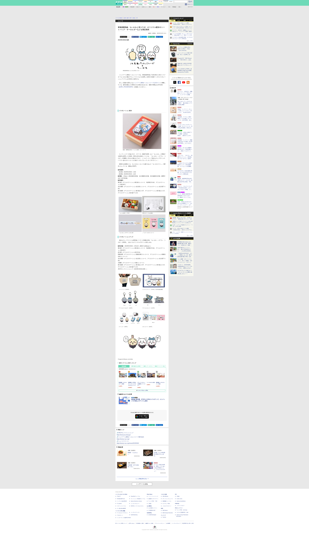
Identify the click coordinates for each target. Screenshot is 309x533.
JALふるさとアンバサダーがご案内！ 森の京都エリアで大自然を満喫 (185, 103)
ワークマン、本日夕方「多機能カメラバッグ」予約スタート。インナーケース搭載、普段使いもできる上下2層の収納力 (182, 31)
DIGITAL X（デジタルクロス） (137, 506)
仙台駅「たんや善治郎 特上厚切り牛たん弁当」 (159, 454)
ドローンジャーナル (121, 506)
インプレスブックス (135, 512)
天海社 (178, 496)
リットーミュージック (153, 496)
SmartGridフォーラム (135, 496)
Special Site (176, 43)
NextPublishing (134, 514)
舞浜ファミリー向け (160, 366)
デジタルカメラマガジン (122, 512)
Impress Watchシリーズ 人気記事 (182, 213)
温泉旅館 (124, 366)
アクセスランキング (178, 18)
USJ (169, 6)
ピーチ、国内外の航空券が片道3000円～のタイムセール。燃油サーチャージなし (185, 195)
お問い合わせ (131, 523)
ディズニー (163, 6)
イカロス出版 (164, 494)
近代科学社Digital (152, 514)
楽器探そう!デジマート (153, 498)
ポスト (124, 36)
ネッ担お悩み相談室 (121, 508)
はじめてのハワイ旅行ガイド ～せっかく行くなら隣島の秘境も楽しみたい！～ (185, 272)
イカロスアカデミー (167, 506)
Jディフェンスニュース (168, 498)
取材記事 (132, 6)
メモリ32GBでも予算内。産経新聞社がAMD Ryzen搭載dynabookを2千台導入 (185, 70)
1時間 (172, 20)
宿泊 (179, 6)
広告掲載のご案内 (140, 523)
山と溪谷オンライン (152, 508)
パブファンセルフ (180, 505)
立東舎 (149, 503)
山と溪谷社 (149, 506)
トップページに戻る (142, 484)
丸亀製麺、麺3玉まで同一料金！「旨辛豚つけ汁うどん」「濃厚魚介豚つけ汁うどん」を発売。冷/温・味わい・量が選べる (182, 219)
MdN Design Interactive (168, 512)
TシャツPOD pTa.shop (182, 510)
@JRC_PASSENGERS (126, 87)
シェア (136, 36)
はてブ (144, 36)
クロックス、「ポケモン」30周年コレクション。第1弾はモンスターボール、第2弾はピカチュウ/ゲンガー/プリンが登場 (185, 158)
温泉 (150, 6)
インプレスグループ (176, 523)
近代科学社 (149, 512)
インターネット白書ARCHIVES (124, 517)
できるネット (120, 515)
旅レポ (138, 6)
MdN (162, 508)
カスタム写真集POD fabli (182, 512)
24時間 (178, 20)
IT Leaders (119, 503)
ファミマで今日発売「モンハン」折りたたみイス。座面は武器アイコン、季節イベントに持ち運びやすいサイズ (182, 35)
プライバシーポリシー (160, 523)
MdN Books (165, 510)
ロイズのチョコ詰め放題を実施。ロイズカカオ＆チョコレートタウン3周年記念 (185, 172)
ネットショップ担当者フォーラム (138, 498)
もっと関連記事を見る (141, 478)
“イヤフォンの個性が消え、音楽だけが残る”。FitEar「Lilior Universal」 (184, 49)
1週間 (184, 20)
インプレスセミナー (135, 503)
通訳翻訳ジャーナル (167, 501)
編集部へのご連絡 (149, 523)
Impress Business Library (136, 501)
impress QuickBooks (181, 501)
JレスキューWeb (166, 503)
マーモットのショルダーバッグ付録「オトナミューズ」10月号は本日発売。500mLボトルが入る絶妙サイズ (182, 28)
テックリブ (163, 515)
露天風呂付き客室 (135, 366)
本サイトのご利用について (121, 523)
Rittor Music (149, 494)
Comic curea (179, 498)
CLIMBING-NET (151, 510)
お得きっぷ (144, 6)
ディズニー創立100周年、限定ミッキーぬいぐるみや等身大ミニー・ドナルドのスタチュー (159, 468)
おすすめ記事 (176, 238)
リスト (129, 36)
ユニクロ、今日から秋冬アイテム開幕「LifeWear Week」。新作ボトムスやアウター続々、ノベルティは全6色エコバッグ (182, 24)
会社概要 (168, 523)
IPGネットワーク (178, 508)
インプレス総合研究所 (122, 501)
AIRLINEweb (165, 496)
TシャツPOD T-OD (152, 501)
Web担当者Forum (121, 498)
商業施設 (174, 6)
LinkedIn (160, 36)
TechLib (164, 517)
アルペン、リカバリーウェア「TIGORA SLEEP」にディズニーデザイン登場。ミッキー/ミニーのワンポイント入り (185, 189)
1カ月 (190, 20)
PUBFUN (177, 503)
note (152, 36)
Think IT (119, 496)
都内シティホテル (148, 366)
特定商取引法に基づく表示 (188, 523)
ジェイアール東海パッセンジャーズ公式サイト (146, 82)
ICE (176, 494)
